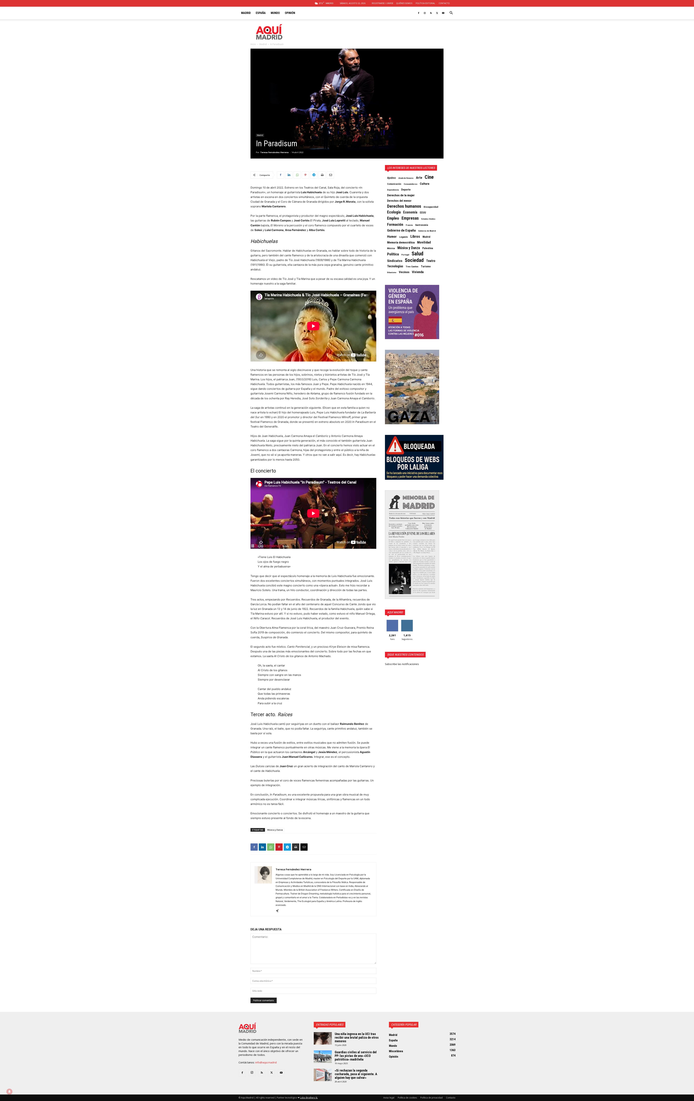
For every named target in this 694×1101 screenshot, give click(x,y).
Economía (410, 212)
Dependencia (393, 190)
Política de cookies (407, 1097)
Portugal (405, 255)
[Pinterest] (305, 175)
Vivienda (418, 272)
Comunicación (394, 184)
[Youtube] (443, 13)
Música (391, 248)
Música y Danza (275, 829)
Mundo (275, 13)
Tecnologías (395, 266)
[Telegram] (313, 175)
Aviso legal (388, 1097)
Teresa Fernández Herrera (274, 152)
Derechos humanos (404, 206)
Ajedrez (391, 177)
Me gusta (392, 621)
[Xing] (279, 911)
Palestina (427, 248)
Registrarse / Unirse (382, 3)
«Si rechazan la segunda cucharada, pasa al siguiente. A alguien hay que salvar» (356, 1073)
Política (393, 254)
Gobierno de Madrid (427, 231)
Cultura (424, 183)
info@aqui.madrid (266, 1062)
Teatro (430, 261)
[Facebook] (418, 13)
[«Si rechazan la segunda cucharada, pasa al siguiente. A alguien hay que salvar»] (323, 1075)
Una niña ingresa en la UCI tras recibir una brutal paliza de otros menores (357, 1037)
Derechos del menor (399, 200)
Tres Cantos (412, 266)
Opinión (290, 13)
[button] (451, 13)
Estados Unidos (428, 219)
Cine (429, 177)
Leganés (403, 237)
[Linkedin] (288, 175)
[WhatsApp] (297, 175)
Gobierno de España (401, 230)
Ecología (394, 212)
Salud (417, 253)
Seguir (407, 621)
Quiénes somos (404, 3)
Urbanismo (391, 272)
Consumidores (410, 184)
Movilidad (424, 242)
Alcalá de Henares (406, 178)
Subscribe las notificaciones (402, 664)
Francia (409, 225)
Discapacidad (431, 206)
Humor (392, 236)
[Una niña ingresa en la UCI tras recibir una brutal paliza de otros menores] (323, 1038)
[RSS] (431, 13)
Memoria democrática (401, 242)
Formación (395, 224)
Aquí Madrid (395, 612)
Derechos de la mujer (401, 195)
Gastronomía (421, 225)
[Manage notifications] (9, 1091)
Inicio (253, 44)
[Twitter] (437, 13)
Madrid (246, 13)
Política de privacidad (431, 1097)
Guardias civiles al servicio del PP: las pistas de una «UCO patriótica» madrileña (356, 1055)
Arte (419, 177)
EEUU (423, 212)
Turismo (426, 266)
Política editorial (425, 3)
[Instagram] (424, 13)
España (261, 13)
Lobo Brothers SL (309, 1097)
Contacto (444, 3)
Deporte (406, 189)
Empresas (410, 218)
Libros (415, 236)
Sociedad (414, 260)
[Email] (330, 175)
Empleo (393, 218)
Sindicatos (394, 261)
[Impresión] (322, 175)
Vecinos (404, 272)
